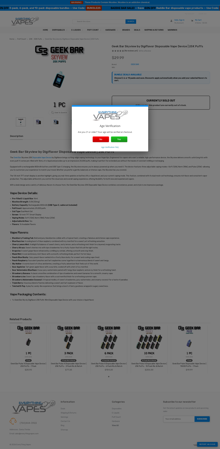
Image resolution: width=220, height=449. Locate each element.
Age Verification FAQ (110, 147)
